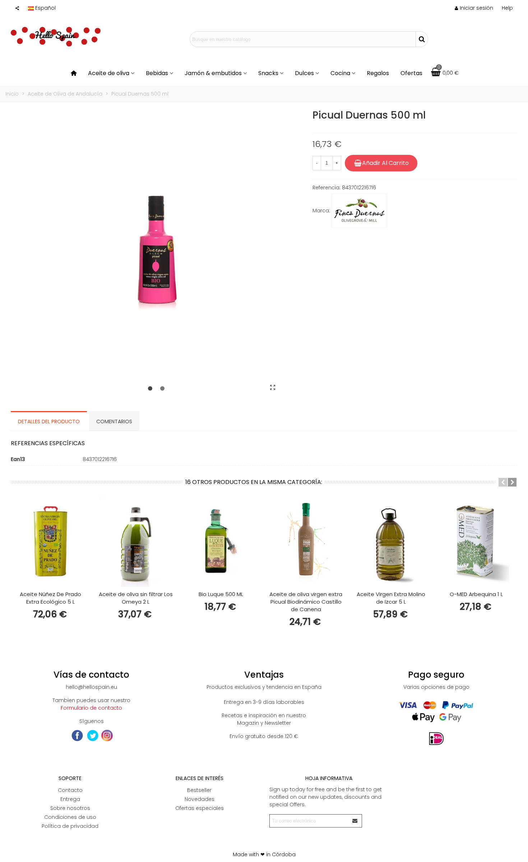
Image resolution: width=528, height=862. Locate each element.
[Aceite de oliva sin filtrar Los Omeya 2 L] (135, 541)
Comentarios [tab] (114, 421)
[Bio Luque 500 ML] (220, 541)
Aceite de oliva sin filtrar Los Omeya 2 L (136, 597)
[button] (507, 8)
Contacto (70, 790)
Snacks (268, 73)
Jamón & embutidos (213, 73)
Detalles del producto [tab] (49, 421)
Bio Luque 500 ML (221, 594)
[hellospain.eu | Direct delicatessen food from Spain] (56, 39)
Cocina (340, 73)
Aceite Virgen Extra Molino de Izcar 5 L (391, 597)
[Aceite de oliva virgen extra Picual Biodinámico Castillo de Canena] (306, 541)
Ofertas (411, 73)
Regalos (378, 73)
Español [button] (45, 7)
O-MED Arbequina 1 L (476, 594)
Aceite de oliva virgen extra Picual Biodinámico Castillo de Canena (305, 601)
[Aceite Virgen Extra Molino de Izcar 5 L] (391, 541)
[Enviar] (355, 821)
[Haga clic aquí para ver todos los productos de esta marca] (359, 211)
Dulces (304, 73)
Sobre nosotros (70, 808)
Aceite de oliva (108, 73)
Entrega (70, 799)
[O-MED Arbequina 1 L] (476, 541)
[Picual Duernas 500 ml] (273, 387)
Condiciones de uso (70, 817)
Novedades (199, 799)
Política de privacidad (70, 826)
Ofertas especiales (199, 808)
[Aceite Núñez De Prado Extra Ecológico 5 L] (50, 541)
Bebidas (157, 73)
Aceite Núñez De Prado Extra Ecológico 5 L (50, 597)
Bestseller (199, 790)
